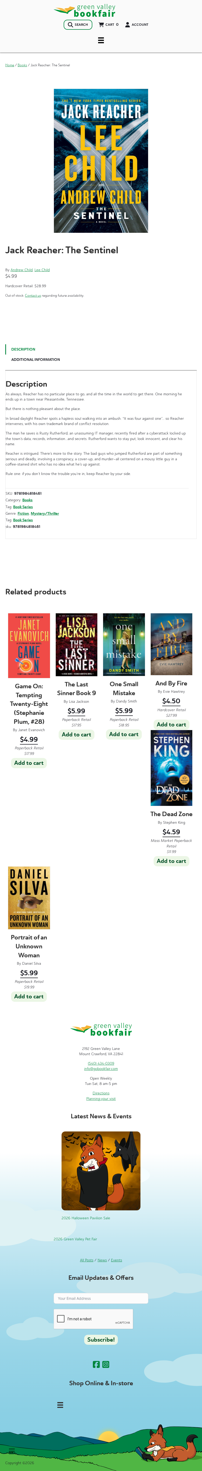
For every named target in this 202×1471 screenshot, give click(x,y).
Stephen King (174, 822)
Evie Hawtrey (174, 691)
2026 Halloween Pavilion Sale (86, 1218)
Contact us (33, 295)
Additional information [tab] (35, 359)
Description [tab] (23, 349)
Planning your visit (101, 1098)
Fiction (23, 513)
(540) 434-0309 (101, 1063)
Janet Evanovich (31, 730)
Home (9, 65)
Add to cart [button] (29, 763)
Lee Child (42, 270)
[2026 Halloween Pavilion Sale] (101, 1170)
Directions (101, 1093)
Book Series (23, 506)
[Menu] (101, 40)
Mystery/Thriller (45, 513)
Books (22, 65)
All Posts (86, 1260)
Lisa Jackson (79, 701)
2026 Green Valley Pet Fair (75, 1239)
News (102, 1260)
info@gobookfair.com (101, 1068)
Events (116, 1260)
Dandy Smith (126, 701)
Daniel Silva (31, 963)
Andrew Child (22, 270)
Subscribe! (101, 1340)
